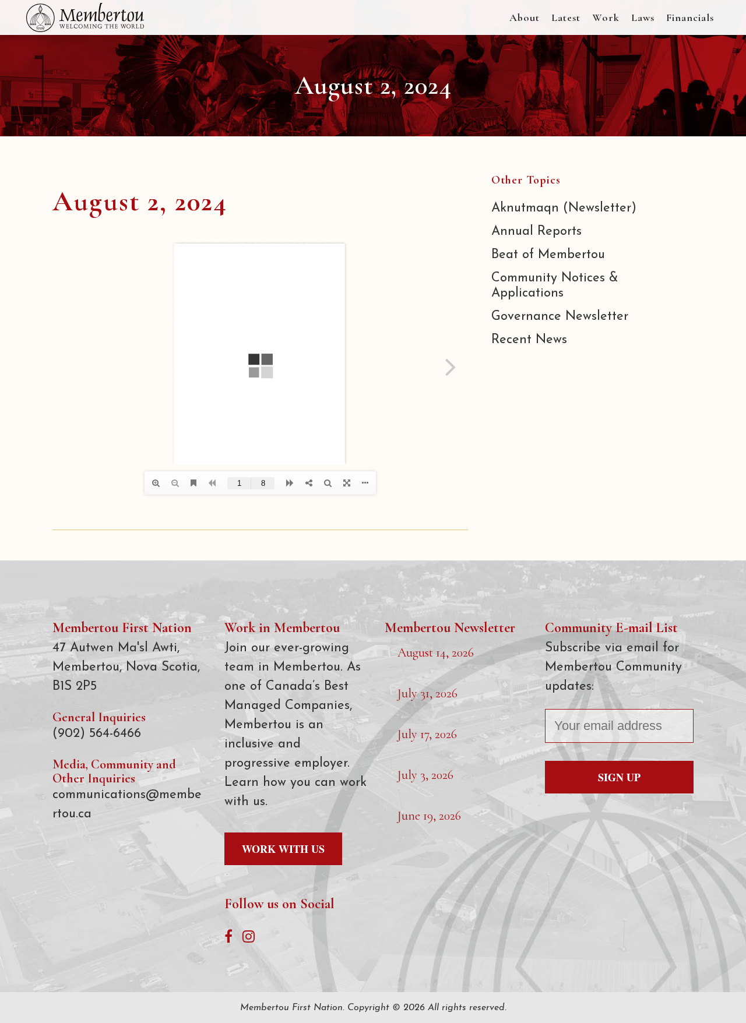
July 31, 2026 (427, 693)
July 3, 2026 (425, 774)
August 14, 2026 (435, 652)
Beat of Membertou (548, 255)
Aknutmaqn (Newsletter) (563, 208)
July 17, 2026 (427, 734)
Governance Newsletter (559, 316)
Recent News (529, 340)
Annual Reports (536, 231)
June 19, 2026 (429, 815)
